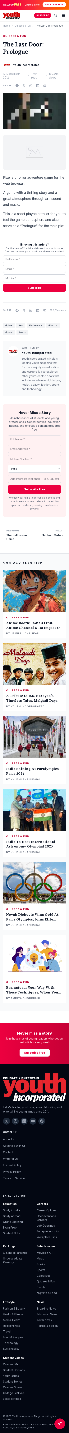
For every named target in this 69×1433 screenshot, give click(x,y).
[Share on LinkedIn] (38, 86)
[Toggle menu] (63, 15)
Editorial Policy (12, 1165)
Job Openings (46, 1225)
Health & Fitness (13, 1314)
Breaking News (46, 1308)
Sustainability (11, 1348)
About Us (9, 1139)
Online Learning (13, 1221)
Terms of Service (14, 1178)
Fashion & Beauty (14, 1308)
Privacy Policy (12, 1171)
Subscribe (42, 15)
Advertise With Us (14, 1145)
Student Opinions (14, 1370)
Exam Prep (10, 1227)
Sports (41, 1270)
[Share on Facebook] (17, 86)
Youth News (44, 1320)
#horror (52, 325)
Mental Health (11, 1320)
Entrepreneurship (48, 1231)
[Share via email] (45, 86)
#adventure (35, 325)
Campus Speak (12, 1387)
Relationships (11, 1325)
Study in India (11, 1210)
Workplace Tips (47, 1237)
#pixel (8, 325)
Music (40, 1258)
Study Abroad (12, 1216)
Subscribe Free (54, 4)
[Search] (55, 15)
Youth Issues (11, 1375)
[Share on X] (24, 86)
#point (9, 332)
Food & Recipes (13, 1337)
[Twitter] (6, 1121)
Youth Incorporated (37, 353)
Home (6, 25)
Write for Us (10, 1158)
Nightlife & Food (47, 1292)
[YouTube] (33, 1121)
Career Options (46, 1210)
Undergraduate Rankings (12, 1260)
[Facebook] (41, 1121)
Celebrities (43, 1275)
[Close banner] (64, 4)
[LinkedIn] (24, 1121)
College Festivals (14, 1393)
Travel (7, 1331)
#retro (22, 332)
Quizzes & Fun (23, 25)
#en (21, 325)
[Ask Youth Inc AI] (59, 1423)
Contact (8, 1152)
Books (41, 1264)
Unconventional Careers (47, 1217)
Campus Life (11, 1364)
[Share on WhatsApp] (31, 86)
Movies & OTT (46, 1252)
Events (41, 1287)
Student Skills (11, 1233)
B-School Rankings (15, 1252)
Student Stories (12, 1381)
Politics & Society (47, 1325)
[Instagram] (15, 1121)
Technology (10, 1343)
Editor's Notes (12, 1398)
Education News (47, 1314)
